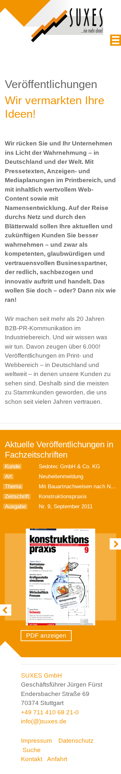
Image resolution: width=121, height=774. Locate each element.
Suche (32, 750)
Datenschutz (76, 740)
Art (8, 476)
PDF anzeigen (46, 635)
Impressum (36, 740)
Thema (13, 486)
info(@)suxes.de (43, 721)
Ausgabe (15, 506)
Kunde (12, 466)
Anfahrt (57, 759)
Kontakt (31, 759)
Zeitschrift (17, 496)
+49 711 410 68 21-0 (50, 712)
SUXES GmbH (41, 675)
